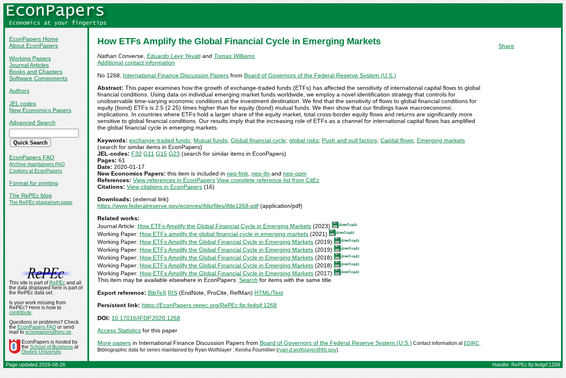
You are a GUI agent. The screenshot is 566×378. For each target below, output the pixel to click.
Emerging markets (441, 140)
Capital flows (397, 140)
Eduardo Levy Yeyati (174, 56)
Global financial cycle (258, 140)
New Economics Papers (40, 110)
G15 (161, 153)
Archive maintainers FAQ (37, 164)
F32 (136, 153)
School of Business (51, 346)
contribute (20, 312)
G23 (174, 153)
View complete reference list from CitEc (268, 180)
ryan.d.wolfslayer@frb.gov (307, 349)
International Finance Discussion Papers (176, 75)
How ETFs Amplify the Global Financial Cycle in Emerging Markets (224, 226)
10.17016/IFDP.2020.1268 (145, 318)
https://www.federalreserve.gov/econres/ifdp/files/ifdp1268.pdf (178, 205)
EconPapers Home (33, 39)
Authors (19, 90)
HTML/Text (268, 292)
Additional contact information (136, 62)
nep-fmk (237, 173)
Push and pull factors (349, 140)
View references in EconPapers (174, 180)
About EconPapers (33, 45)
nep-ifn (261, 173)
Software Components (38, 78)
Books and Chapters (36, 71)
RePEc (57, 282)
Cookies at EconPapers (35, 171)
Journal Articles (29, 65)
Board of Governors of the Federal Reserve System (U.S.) (320, 75)
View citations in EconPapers (164, 186)
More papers (114, 342)
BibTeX (157, 292)
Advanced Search (32, 122)
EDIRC (471, 343)
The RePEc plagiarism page (41, 202)
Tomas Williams (234, 56)
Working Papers (30, 58)
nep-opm (295, 173)
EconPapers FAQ (31, 157)
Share (506, 46)
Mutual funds (210, 140)
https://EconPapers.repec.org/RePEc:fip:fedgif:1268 (209, 305)
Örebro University (41, 351)
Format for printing (33, 183)
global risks (304, 140)
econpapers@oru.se (48, 332)
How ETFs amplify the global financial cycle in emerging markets (224, 234)
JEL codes (22, 103)
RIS (172, 292)
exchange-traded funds (159, 140)
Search (248, 280)
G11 (148, 153)
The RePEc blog (30, 195)
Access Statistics (119, 330)
